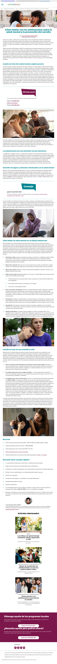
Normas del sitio (35, 654)
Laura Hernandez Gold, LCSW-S (30, 36)
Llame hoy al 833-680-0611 (28, 638)
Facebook (15, 648)
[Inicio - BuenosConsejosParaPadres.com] (14, 4)
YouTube (21, 648)
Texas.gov (23, 656)
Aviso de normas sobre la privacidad (12, 652)
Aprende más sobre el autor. (12, 509)
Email (24, 648)
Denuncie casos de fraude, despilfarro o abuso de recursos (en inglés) (18, 654)
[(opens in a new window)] (8, 0)
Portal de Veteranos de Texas (45, 654)
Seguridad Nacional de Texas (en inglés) (12, 656)
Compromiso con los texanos (47, 652)
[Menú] (2, 4)
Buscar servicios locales (28, 626)
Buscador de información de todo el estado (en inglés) (30, 652)
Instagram (18, 648)
